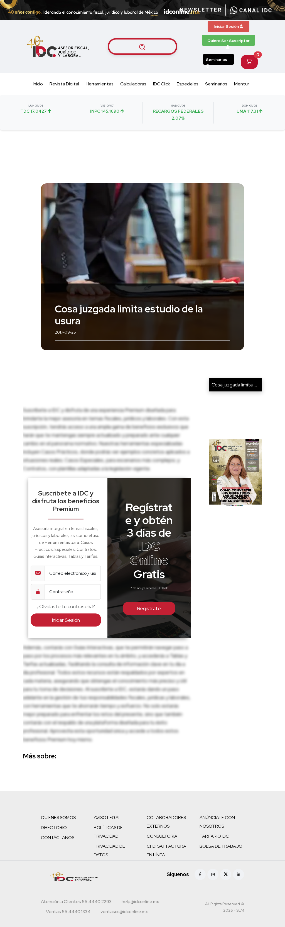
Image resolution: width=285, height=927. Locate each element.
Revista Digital (64, 84)
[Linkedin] (238, 874)
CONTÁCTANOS (57, 837)
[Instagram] (212, 874)
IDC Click (161, 84)
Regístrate (149, 608)
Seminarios (216, 59)
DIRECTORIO (54, 827)
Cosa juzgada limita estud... (240, 385)
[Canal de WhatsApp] (251, 10)
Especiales (187, 84)
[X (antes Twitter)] (225, 874)
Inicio (38, 84)
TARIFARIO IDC (214, 836)
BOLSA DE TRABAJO (221, 846)
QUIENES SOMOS (58, 817)
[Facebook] (200, 874)
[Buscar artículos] (142, 46)
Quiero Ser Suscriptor (228, 40)
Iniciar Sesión (227, 26)
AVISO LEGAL (107, 817)
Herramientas (100, 84)
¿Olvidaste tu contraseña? (66, 606)
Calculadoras (133, 84)
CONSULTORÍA (162, 836)
